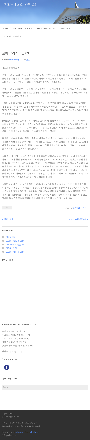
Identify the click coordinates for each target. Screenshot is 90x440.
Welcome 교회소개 (21, 29)
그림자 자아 (11, 248)
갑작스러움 (7, 219)
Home (5, 29)
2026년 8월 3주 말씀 (15, 252)
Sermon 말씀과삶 (44, 29)
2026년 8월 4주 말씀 (15, 241)
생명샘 (83, 208)
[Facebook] (6, 367)
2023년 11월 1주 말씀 (78, 219)
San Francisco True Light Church (26, 432)
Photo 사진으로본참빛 (12, 36)
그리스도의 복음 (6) (15, 244)
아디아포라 (11, 237)
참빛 (28, 60)
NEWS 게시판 (65, 29)
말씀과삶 (76, 208)
